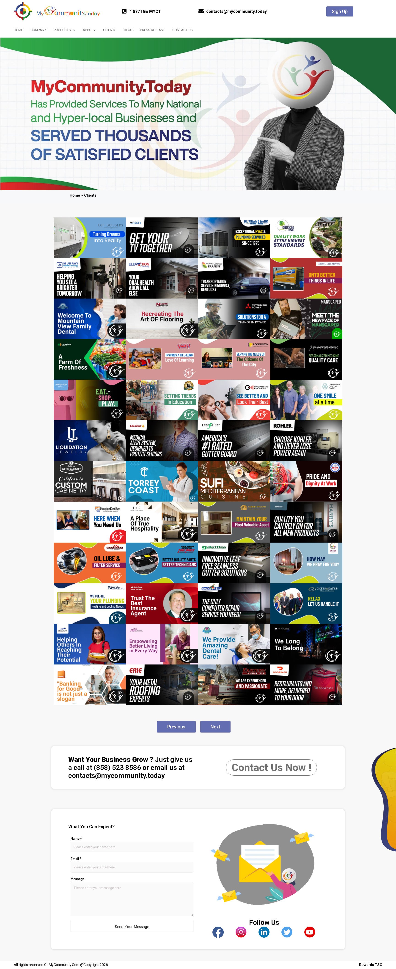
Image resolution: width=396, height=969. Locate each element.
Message (78, 879)
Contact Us (182, 30)
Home (18, 30)
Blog (128, 30)
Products (62, 30)
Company (38, 30)
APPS (87, 30)
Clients (109, 30)
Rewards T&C (370, 965)
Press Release (152, 30)
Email (76, 859)
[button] (64, 30)
